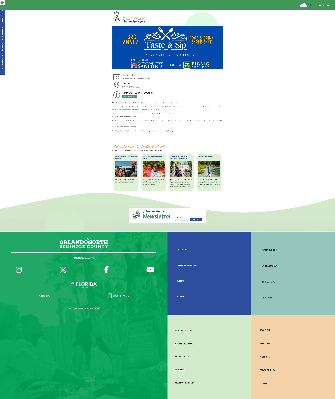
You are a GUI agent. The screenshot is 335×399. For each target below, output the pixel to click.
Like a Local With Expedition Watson (152, 157)
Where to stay (269, 266)
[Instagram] (19, 269)
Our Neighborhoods (187, 265)
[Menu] (2, 2)
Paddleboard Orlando (205, 156)
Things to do (268, 282)
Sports (180, 296)
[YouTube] (150, 269)
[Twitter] (63, 269)
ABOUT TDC (265, 343)
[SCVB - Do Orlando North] (84, 242)
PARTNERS (180, 370)
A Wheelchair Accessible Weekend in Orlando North (179, 157)
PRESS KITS (265, 357)
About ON (265, 330)
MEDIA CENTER (182, 357)
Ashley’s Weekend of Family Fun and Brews (126, 157)
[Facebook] (106, 269)
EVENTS (180, 281)
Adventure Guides (184, 344)
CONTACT (264, 383)
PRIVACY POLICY (267, 370)
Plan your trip (269, 250)
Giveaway (267, 298)
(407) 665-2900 (120, 295)
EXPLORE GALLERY (183, 330)
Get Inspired (183, 250)
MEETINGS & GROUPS (185, 383)
